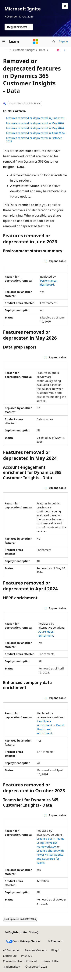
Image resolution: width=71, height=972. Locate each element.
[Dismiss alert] (65, 6)
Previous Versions (35, 950)
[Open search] (54, 41)
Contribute (10, 956)
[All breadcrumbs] (6, 50)
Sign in (63, 41)
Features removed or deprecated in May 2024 (35, 128)
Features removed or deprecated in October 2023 (34, 139)
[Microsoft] (35, 41)
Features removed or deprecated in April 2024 (35, 133)
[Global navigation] (4, 41)
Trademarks (10, 966)
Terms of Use (50, 961)
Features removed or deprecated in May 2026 (35, 123)
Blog (54, 950)
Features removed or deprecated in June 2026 (35, 118)
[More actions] (64, 50)
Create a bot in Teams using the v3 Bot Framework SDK (50, 842)
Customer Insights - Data (29, 50)
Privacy (25, 956)
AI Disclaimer (11, 950)
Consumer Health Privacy (19, 961)
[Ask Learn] (58, 50)
